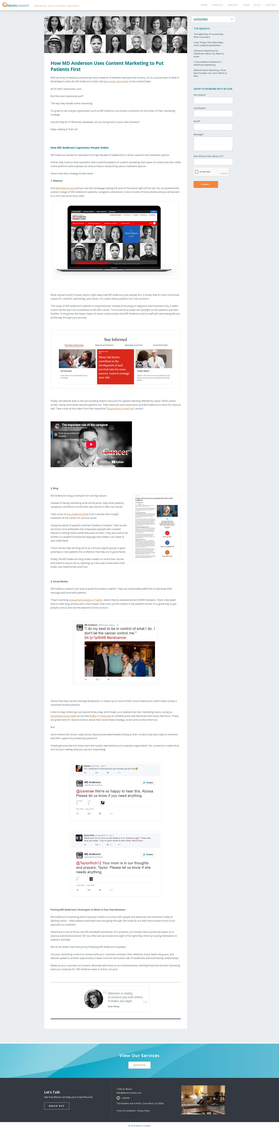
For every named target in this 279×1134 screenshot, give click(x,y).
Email (197, 121)
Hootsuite (105, 716)
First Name (200, 94)
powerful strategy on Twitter (87, 600)
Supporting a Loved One (120, 408)
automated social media (63, 716)
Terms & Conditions (126, 1110)
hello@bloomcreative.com (128, 1092)
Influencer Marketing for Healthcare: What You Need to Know (209, 53)
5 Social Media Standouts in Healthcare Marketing (207, 63)
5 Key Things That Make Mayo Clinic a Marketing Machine (208, 44)
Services (139, 1065)
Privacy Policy (143, 1110)
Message (199, 134)
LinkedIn (126, 1097)
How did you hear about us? (208, 156)
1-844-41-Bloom (124, 1089)
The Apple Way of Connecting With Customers (208, 35)
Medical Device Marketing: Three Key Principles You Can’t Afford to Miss (210, 73)
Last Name (200, 108)
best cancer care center (116, 81)
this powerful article (77, 514)
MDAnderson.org (65, 188)
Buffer (92, 716)
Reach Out (57, 1105)
